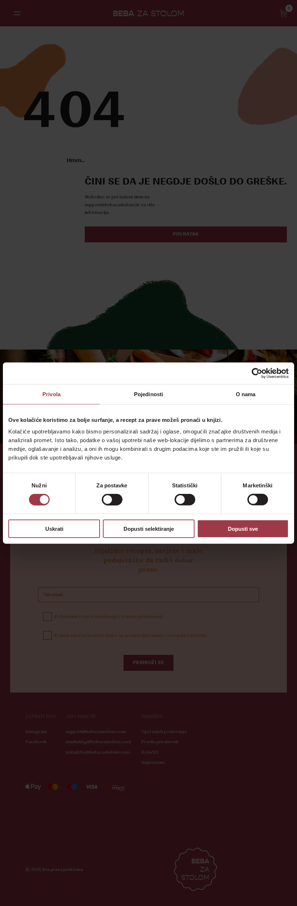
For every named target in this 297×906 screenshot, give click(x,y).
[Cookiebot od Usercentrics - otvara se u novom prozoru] (257, 373)
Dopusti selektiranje (149, 528)
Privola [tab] (51, 394)
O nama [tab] (246, 394)
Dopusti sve (243, 528)
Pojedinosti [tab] (148, 394)
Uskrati (54, 528)
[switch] (112, 499)
